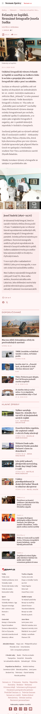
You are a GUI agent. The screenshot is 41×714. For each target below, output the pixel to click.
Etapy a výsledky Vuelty (30, 580)
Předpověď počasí (31, 644)
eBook (7, 34)
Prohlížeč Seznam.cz (12, 692)
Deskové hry (10, 672)
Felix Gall (25, 589)
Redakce (20, 684)
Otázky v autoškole (28, 634)
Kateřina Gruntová (22, 421)
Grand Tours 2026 (27, 592)
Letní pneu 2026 (27, 622)
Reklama (28, 684)
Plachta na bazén (28, 655)
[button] (20, 49)
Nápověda (33, 682)
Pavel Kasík (32, 489)
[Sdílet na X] (7, 302)
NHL (3, 615)
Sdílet (15, 34)
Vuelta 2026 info (27, 577)
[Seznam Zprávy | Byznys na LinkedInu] (30, 709)
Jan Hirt (24, 583)
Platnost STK (26, 637)
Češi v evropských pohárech (19, 650)
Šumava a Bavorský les (9, 628)
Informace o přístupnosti (26, 687)
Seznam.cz (28, 3)
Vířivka (33, 661)
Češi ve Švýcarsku (8, 631)
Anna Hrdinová (23, 455)
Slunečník (20, 658)
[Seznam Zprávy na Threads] (25, 709)
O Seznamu (16, 682)
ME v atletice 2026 (8, 609)
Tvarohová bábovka (28, 609)
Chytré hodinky (29, 672)
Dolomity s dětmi (7, 637)
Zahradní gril (25, 661)
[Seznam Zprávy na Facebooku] (10, 709)
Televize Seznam (28, 692)
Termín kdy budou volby (10, 586)
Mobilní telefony (28, 666)
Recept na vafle (27, 612)
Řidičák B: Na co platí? (29, 631)
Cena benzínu (25, 647)
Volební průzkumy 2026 (10, 580)
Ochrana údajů (9, 687)
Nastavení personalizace (19, 700)
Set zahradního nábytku (12, 661)
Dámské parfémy (22, 669)
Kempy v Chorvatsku (9, 622)
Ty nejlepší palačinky (29, 600)
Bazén (19, 655)
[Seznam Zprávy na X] (15, 709)
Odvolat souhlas (25, 697)
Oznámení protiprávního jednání (20, 690)
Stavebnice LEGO (9, 669)
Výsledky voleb (7, 583)
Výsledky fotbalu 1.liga (9, 603)
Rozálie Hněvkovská (24, 437)
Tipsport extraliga (8, 606)
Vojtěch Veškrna (10, 27)
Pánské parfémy (19, 675)
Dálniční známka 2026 (29, 625)
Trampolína (12, 658)
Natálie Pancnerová (24, 472)
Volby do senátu (7, 589)
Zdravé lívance (27, 606)
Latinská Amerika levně (10, 634)
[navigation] (3, 3)
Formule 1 (5, 612)
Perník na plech (27, 615)
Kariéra (25, 682)
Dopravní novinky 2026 (29, 628)
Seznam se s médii (13, 695)
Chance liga (6, 600)
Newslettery (13, 697)
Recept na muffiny (28, 603)
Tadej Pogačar (26, 586)
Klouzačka (28, 658)
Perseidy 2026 (14, 647)
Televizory (18, 672)
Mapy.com (19, 644)
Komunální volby (7, 592)
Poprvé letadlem (7, 625)
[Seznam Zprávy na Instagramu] (20, 709)
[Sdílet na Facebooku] (3, 302)
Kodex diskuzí (27, 695)
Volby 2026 (5, 577)
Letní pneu (32, 669)
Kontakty (11, 684)
